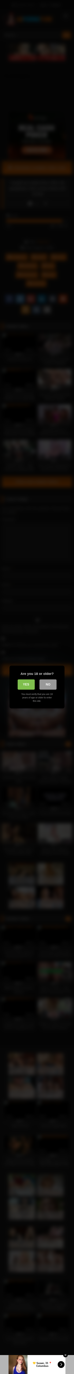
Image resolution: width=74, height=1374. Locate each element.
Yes (26, 684)
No (48, 684)
